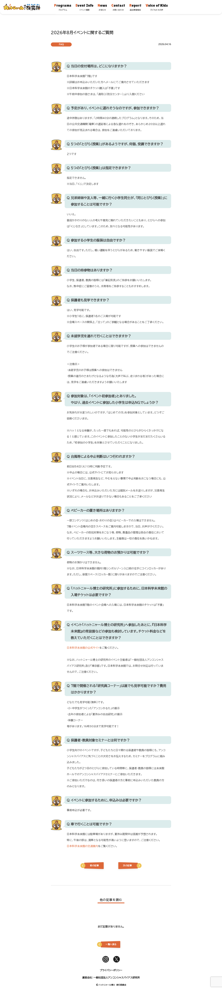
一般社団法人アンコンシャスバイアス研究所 (116, 977)
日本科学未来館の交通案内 (82, 846)
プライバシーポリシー (111, 970)
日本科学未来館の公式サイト (83, 647)
